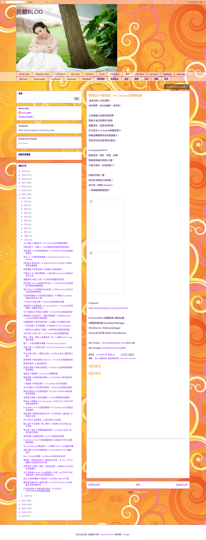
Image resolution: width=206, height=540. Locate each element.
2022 (24, 501)
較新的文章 (94, 485)
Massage (181, 74)
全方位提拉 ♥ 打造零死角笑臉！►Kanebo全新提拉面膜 (47, 387)
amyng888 (26, 113)
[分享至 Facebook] (130, 354)
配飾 (166, 79)
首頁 (138, 485)
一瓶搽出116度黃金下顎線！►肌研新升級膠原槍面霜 (46, 329)
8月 (26, 228)
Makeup (167, 74)
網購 (136, 79)
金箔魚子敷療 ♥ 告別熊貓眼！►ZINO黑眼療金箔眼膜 (46, 397)
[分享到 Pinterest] (132, 354)
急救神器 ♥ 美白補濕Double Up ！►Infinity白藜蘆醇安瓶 (48, 360)
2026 (24, 516)
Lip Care (154, 74)
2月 (26, 205)
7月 (26, 224)
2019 (24, 190)
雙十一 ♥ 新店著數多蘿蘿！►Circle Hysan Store (44, 343)
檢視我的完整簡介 (26, 117)
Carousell (123, 358)
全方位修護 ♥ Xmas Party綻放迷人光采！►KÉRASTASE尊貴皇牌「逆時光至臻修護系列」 (48, 473)
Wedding (86, 79)
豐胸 (156, 79)
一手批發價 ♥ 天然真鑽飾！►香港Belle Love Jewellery (47, 326)
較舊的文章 (182, 485)
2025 (24, 512)
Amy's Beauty (23, 143)
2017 (24, 183)
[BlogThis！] (124, 354)
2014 (24, 171)
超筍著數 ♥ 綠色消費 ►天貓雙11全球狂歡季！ (43, 269)
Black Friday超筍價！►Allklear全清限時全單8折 (44, 456)
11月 (26, 240)
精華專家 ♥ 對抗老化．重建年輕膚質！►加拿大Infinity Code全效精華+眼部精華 (47, 317)
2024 (24, 508)
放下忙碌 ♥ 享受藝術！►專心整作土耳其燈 (42, 420)
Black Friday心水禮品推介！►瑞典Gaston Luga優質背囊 (48, 446)
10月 (26, 236)
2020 (24, 194)
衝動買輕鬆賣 (113, 358)
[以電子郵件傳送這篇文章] (122, 354)
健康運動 (101, 79)
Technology (39, 79)
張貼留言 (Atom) (141, 492)
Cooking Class (42, 74)
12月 (26, 496)
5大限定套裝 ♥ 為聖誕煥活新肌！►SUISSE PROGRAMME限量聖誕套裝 (42, 490)
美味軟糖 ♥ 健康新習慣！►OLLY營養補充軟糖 (43, 436)
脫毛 (146, 79)
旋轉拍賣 (103, 358)
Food (102, 74)
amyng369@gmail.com (113, 343)
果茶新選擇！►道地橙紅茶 (35, 363)
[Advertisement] (138, 458)
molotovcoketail (107, 534)
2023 (24, 504)
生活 (96, 358)
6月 (26, 220)
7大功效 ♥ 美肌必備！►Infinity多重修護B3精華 (43, 302)
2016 (24, 179)
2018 (24, 186)
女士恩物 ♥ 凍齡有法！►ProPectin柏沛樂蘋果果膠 (45, 243)
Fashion (89, 74)
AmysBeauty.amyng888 (114, 348)
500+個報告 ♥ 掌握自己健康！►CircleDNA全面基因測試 (48, 312)
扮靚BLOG (29, 12)
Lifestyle (139, 74)
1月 (26, 201)
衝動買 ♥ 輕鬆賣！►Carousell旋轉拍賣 (40, 373)
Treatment (71, 79)
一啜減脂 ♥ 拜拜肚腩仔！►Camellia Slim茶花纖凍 (45, 383)
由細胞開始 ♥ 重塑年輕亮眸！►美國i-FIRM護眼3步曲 (46, 322)
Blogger (127, 534)
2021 (24, 198)
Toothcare (56, 79)
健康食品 (115, 79)
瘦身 (127, 79)
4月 (26, 213)
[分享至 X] (127, 354)
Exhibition (60, 74)
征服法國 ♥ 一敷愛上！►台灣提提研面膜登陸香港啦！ (47, 247)
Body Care (24, 74)
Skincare (23, 79)
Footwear (115, 74)
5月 (26, 217)
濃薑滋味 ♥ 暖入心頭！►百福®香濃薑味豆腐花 (43, 279)
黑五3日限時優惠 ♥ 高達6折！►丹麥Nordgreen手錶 (46, 478)
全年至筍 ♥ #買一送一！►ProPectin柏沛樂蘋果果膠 (46, 333)
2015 (24, 175)
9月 (26, 232)
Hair (127, 74)
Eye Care (75, 74)
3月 (26, 209)
